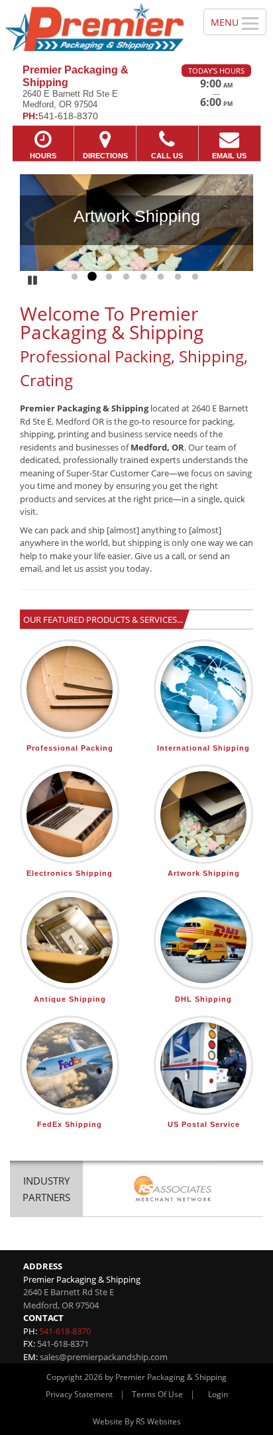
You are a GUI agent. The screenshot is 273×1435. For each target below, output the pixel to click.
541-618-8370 (65, 1331)
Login (218, 1394)
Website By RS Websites (137, 1421)
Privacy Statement (79, 1394)
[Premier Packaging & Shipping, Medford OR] (94, 27)
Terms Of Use (157, 1394)
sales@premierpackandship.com (104, 1357)
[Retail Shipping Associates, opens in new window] (173, 1190)
